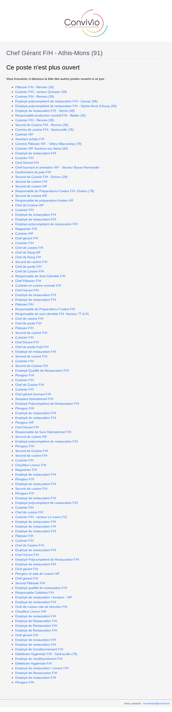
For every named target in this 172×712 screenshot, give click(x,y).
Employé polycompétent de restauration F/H (46, 224)
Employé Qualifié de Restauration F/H (42, 370)
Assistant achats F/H (29, 139)
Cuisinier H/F (24, 134)
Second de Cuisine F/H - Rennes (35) (42, 125)
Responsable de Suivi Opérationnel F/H (43, 432)
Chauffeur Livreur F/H (30, 465)
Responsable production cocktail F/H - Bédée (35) (50, 115)
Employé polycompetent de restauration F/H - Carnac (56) (56, 101)
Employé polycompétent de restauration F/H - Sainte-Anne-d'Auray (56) (66, 106)
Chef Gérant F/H (27, 162)
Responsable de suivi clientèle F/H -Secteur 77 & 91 (52, 314)
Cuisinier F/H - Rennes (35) (34, 96)
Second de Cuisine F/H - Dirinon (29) (41, 177)
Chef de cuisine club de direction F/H (41, 607)
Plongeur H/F (24, 422)
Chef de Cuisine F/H (29, 271)
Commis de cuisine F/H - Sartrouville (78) (44, 129)
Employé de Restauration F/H (36, 621)
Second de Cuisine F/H (31, 366)
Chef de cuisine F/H (29, 247)
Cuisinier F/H (24, 158)
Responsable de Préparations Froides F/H (45, 309)
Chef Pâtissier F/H (28, 281)
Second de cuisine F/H (31, 181)
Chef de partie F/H (28, 266)
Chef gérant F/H (26, 238)
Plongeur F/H (24, 375)
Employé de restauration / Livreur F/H (42, 668)
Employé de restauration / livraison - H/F (43, 597)
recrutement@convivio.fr (156, 703)
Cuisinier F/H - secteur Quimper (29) (41, 92)
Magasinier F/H (26, 229)
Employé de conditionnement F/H (38, 658)
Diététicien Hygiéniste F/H (33, 663)
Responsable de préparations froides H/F (44, 200)
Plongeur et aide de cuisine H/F (37, 573)
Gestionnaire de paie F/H (33, 172)
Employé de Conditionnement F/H (39, 649)
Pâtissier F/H (24, 304)
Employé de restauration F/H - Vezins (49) (45, 110)
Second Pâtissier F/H (30, 583)
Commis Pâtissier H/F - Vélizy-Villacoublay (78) (48, 144)
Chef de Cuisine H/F (29, 205)
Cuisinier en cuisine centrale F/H (38, 285)
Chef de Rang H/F (28, 252)
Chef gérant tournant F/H (33, 394)
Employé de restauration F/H (35, 153)
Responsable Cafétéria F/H (34, 592)
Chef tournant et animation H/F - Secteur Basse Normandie (57, 167)
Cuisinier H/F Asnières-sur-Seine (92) (41, 148)
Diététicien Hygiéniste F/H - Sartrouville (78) (46, 654)
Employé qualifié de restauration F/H (41, 588)
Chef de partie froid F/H (32, 347)
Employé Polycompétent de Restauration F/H (47, 403)
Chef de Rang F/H (28, 257)
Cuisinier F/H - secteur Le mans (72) (41, 517)
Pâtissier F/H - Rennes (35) (34, 87)
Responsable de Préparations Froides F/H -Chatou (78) (54, 191)
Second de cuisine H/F (31, 186)
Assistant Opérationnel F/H (34, 399)
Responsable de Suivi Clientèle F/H (40, 276)
